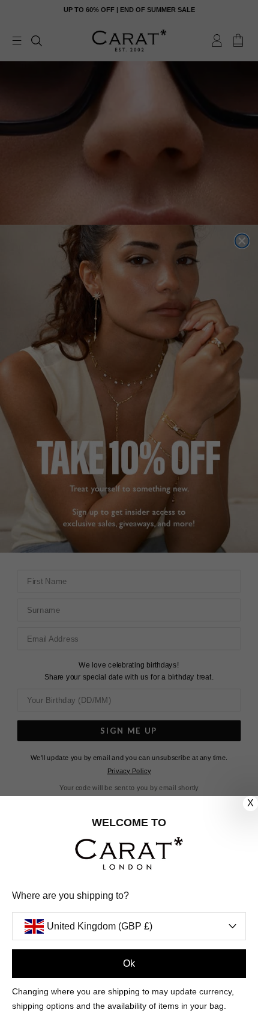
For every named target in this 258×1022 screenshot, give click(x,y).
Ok (129, 963)
